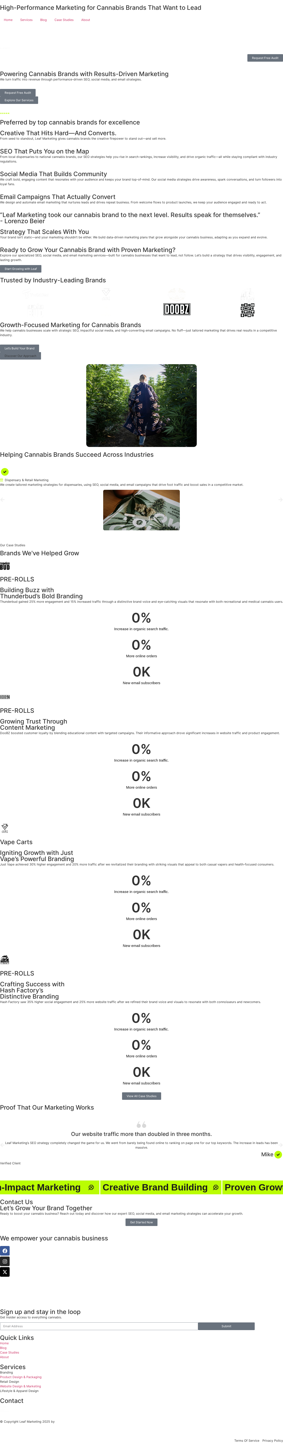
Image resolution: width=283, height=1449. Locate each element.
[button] (20, 356)
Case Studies (64, 20)
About (85, 20)
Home (8, 20)
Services (26, 20)
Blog (43, 20)
